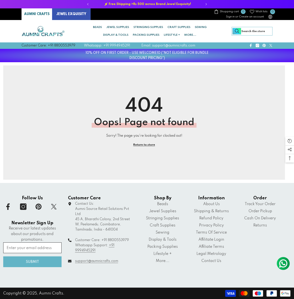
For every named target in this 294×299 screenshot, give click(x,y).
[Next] (206, 4)
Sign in (230, 16)
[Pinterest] (264, 45)
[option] (147, 4)
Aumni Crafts (51, 293)
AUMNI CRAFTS (37, 14)
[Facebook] (250, 45)
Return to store (144, 144)
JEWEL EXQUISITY (71, 14)
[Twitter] (270, 45)
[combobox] (252, 31)
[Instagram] (257, 45)
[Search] (252, 31)
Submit (32, 262)
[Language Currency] (270, 17)
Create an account (251, 16)
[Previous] (88, 4)
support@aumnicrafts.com (96, 261)
